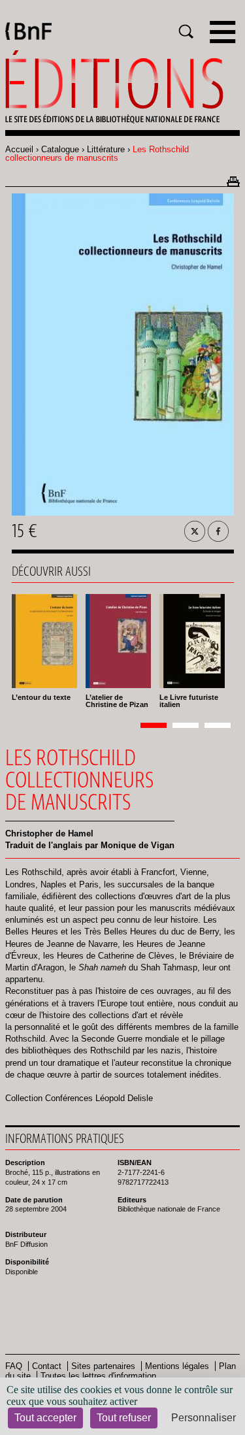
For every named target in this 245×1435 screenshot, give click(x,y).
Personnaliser (203, 1417)
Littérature (106, 149)
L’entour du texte (41, 697)
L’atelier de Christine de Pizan (117, 700)
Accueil (19, 149)
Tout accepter (45, 1417)
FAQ (13, 1366)
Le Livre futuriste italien (188, 700)
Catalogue (60, 149)
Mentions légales (177, 1366)
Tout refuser (124, 1417)
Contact (46, 1366)
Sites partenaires (103, 1366)
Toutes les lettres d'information (98, 1376)
